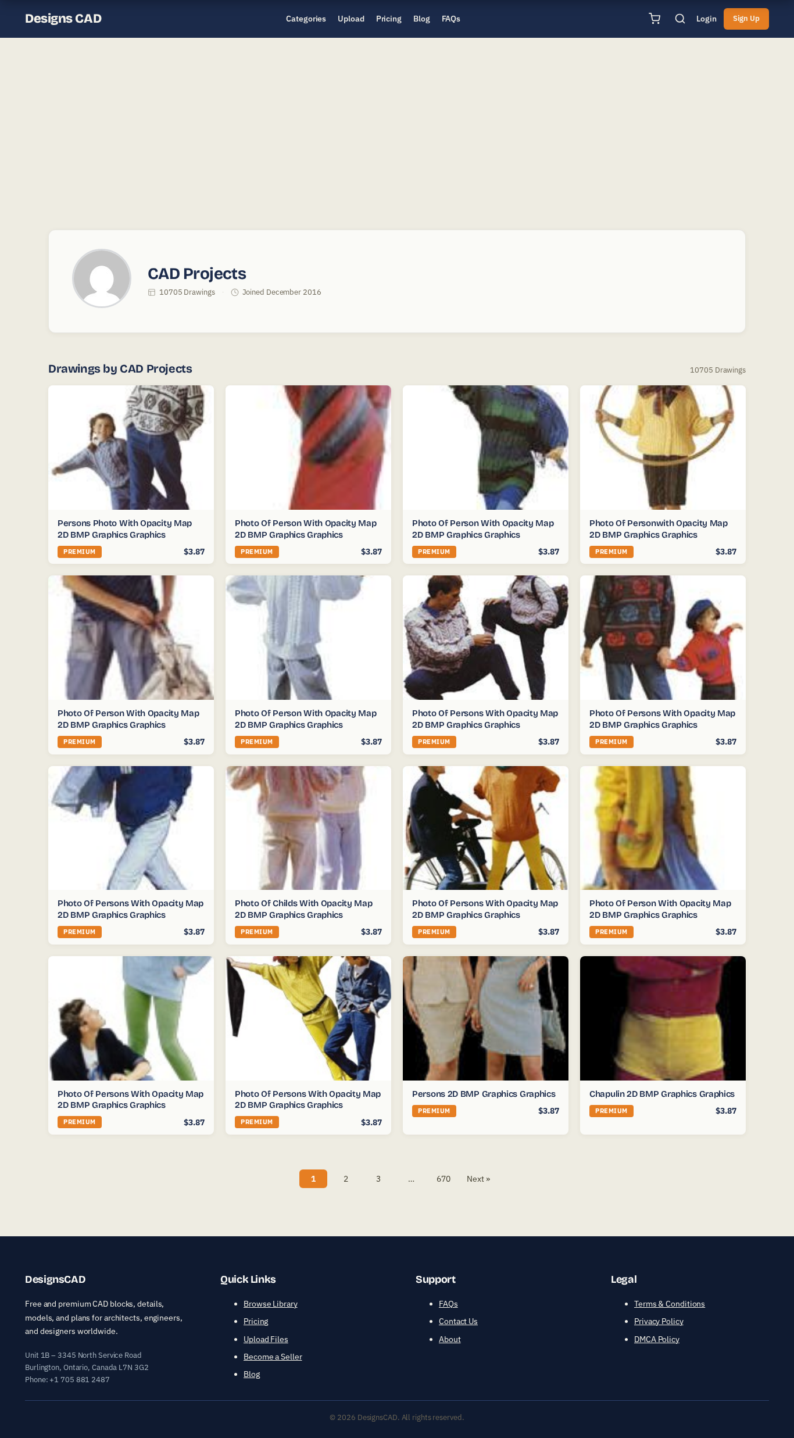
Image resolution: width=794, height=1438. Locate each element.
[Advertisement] (397, 130)
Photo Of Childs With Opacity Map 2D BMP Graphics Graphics (303, 909)
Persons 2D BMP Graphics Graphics (483, 1094)
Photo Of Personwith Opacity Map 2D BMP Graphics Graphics (658, 529)
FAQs (448, 1304)
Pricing (256, 1321)
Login (706, 18)
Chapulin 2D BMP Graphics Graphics (662, 1094)
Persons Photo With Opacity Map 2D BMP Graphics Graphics (125, 529)
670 (443, 1179)
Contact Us (458, 1321)
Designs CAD (63, 18)
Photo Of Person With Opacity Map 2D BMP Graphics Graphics (305, 529)
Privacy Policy (659, 1321)
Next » (478, 1179)
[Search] (680, 18)
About (450, 1339)
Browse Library (271, 1304)
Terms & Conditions (669, 1304)
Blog (252, 1374)
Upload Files (266, 1339)
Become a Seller (273, 1356)
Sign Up (746, 18)
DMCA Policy (656, 1339)
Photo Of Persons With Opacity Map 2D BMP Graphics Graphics (485, 719)
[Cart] (654, 18)
